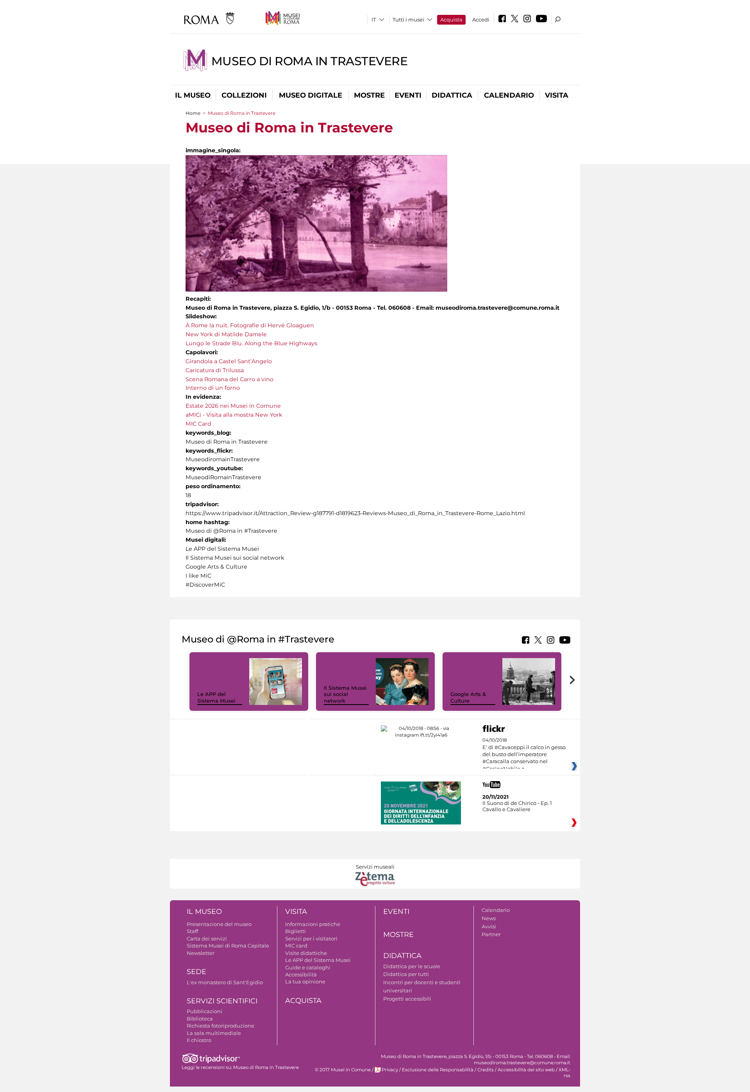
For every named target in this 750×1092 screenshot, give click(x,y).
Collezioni (244, 95)
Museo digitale (310, 95)
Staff (192, 931)
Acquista (451, 19)
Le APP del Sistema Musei (216, 697)
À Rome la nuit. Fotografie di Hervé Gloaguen (250, 325)
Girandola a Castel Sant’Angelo (229, 361)
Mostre (369, 95)
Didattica (452, 95)
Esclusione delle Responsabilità (437, 1069)
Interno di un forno (213, 387)
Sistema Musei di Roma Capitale (228, 945)
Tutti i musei (408, 19)
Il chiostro (199, 1040)
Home (193, 113)
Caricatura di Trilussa (215, 370)
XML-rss (564, 1072)
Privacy (390, 1069)
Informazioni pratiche (312, 924)
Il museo (193, 95)
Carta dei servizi (207, 938)
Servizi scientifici (222, 1001)
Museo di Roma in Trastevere (309, 61)
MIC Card (198, 423)
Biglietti (295, 931)
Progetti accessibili (407, 999)
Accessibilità (301, 974)
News (489, 918)
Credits (485, 1069)
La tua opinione (305, 981)
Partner (491, 934)
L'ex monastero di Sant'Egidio (225, 982)
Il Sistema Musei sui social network (345, 694)
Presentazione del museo (219, 924)
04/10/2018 (524, 754)
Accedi (480, 19)
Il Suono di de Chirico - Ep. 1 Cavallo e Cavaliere (517, 806)
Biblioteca (200, 1018)
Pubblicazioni (204, 1011)
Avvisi (489, 926)
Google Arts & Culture (468, 697)
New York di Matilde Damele (226, 334)
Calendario (509, 95)
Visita (556, 95)
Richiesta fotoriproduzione (220, 1025)
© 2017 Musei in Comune (343, 1069)
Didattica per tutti (406, 974)
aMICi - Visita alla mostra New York (234, 414)
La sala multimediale (214, 1033)
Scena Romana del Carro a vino (229, 379)
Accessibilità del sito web (526, 1069)
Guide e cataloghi (307, 967)
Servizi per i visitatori (311, 938)
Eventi (408, 95)
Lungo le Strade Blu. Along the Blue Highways (251, 343)
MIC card (296, 945)
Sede (196, 971)
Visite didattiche (306, 953)
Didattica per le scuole (411, 966)
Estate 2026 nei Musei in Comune (233, 405)
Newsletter (200, 953)
